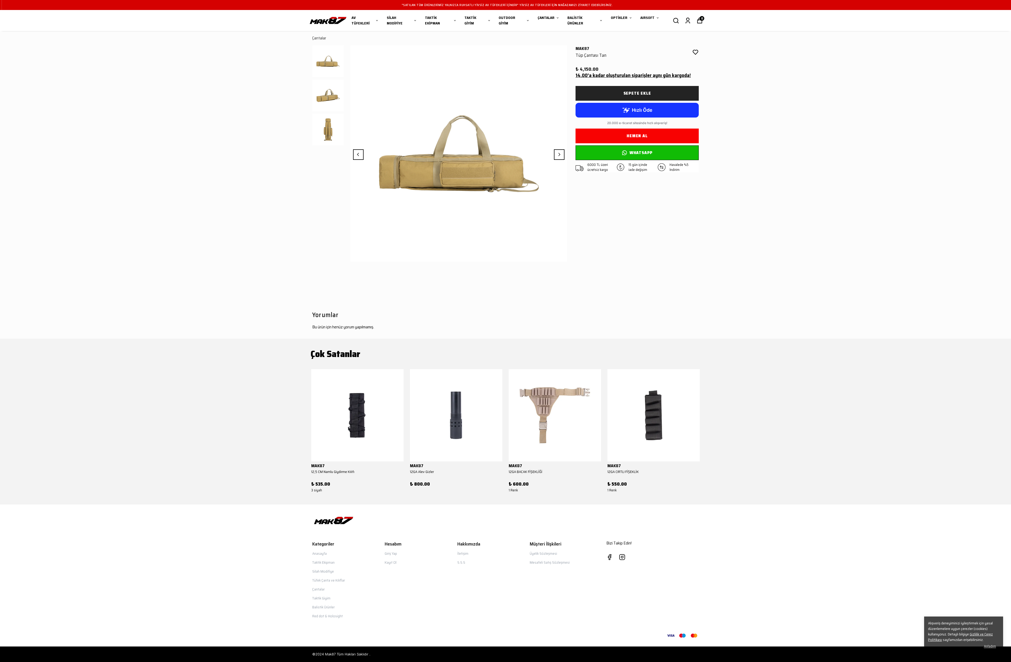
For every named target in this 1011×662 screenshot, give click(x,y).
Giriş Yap (391, 553)
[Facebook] (609, 557)
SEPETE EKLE (637, 93)
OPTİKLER (619, 18)
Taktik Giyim (321, 598)
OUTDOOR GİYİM (507, 20)
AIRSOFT (647, 18)
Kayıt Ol (391, 562)
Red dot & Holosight (327, 616)
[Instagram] (622, 557)
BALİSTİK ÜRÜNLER (575, 20)
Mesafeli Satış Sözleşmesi (550, 562)
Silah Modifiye (323, 571)
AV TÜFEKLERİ (360, 20)
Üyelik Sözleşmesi (543, 553)
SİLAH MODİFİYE (395, 20)
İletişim (462, 553)
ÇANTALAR (546, 18)
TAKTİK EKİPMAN (432, 20)
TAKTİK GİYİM (470, 20)
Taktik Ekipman (323, 562)
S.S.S (461, 562)
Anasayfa (319, 553)
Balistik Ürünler (323, 607)
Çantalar (319, 38)
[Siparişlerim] (688, 20)
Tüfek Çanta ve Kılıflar (328, 580)
